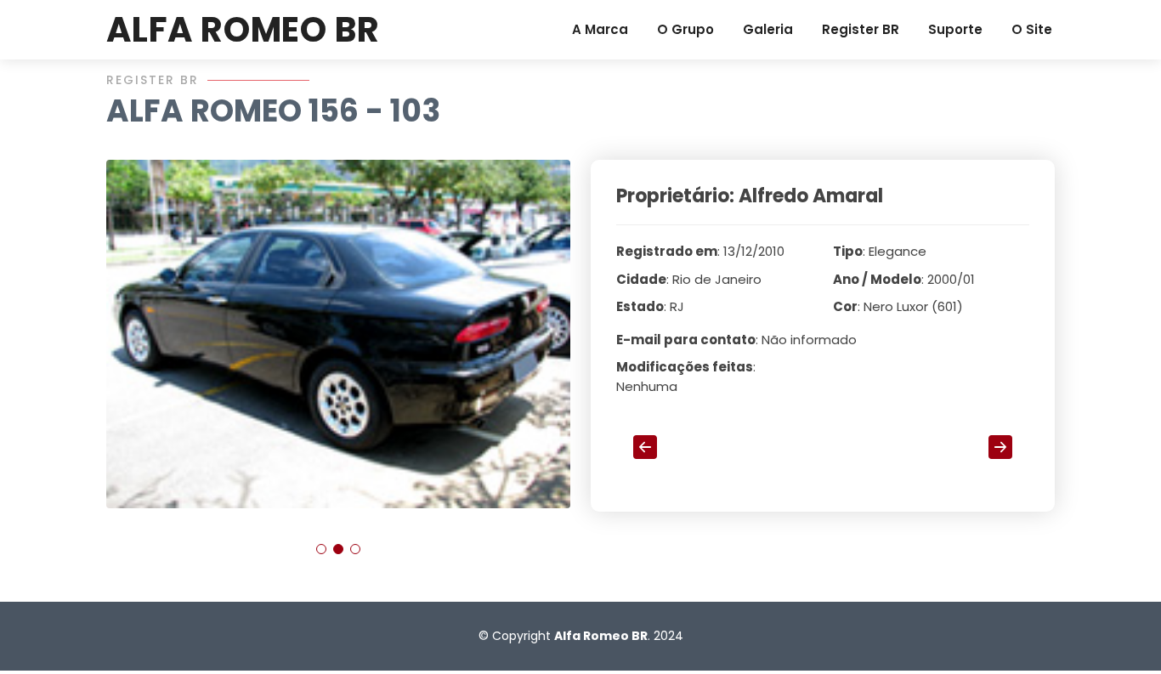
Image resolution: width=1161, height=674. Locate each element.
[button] (321, 549)
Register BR (860, 29)
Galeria (768, 29)
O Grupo (685, 29)
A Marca (600, 29)
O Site (1031, 29)
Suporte (955, 29)
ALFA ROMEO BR (242, 30)
